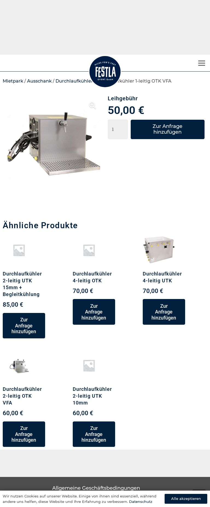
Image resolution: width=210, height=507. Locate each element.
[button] (92, 105)
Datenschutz (140, 501)
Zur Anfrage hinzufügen (167, 129)
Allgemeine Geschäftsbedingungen (96, 488)
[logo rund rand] (105, 71)
